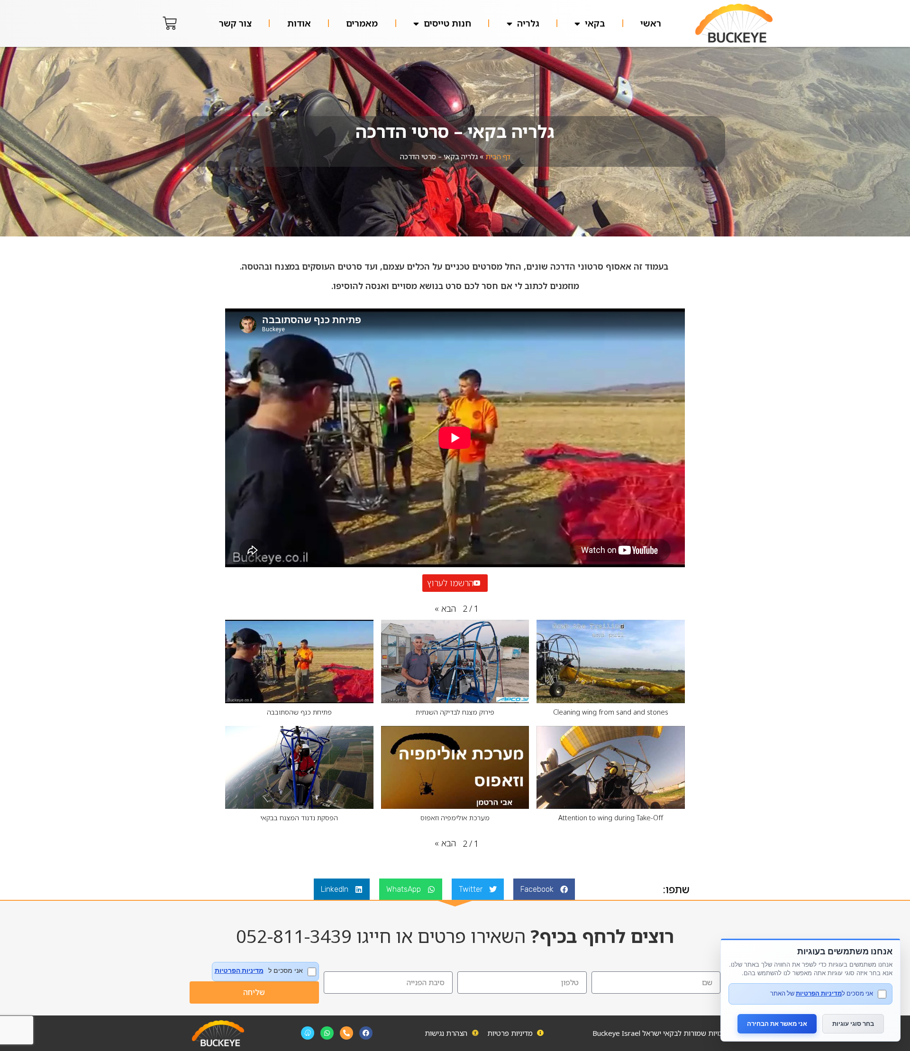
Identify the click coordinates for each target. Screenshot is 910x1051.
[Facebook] (366, 1033)
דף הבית (497, 156)
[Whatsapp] (327, 1033)
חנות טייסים (447, 23)
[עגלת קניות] (170, 23)
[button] (445, 608)
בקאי (595, 23)
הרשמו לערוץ (450, 583)
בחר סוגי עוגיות (853, 1023)
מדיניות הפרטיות (239, 970)
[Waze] (307, 1033)
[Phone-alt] (346, 1033)
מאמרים (362, 23)
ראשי (650, 23)
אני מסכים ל (259, 970)
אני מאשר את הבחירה (777, 1023)
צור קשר (235, 23)
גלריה (528, 23)
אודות (299, 23)
